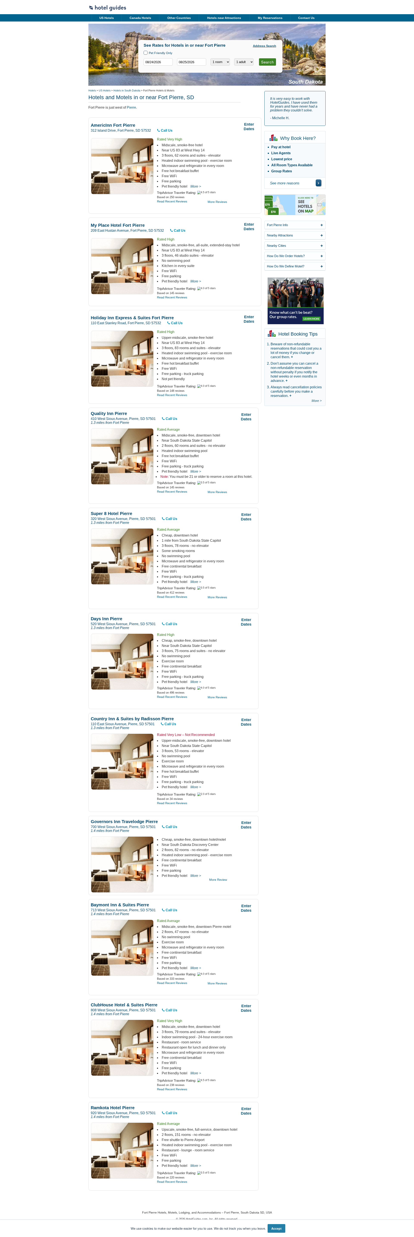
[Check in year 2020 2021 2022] (150, 69)
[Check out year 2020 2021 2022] (183, 69)
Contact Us (306, 18)
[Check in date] (158, 62)
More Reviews (217, 202)
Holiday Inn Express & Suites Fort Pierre (132, 318)
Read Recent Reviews (172, 201)
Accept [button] (276, 1228)
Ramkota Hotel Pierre (113, 1108)
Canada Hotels (140, 18)
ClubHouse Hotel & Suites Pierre (124, 1005)
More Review (218, 879)
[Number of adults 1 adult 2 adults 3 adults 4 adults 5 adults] (244, 62)
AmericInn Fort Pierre (113, 125)
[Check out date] (191, 62)
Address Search (264, 46)
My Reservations (270, 18)
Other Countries (179, 18)
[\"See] (318, 182)
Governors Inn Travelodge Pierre (124, 821)
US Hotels (106, 18)
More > (195, 186)
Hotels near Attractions (224, 18)
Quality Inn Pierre (109, 413)
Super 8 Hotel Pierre (111, 513)
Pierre (131, 107)
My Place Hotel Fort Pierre (118, 225)
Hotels (92, 90)
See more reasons (285, 183)
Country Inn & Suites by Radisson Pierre (132, 719)
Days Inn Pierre (106, 619)
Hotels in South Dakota (126, 90)
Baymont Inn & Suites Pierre (120, 905)
